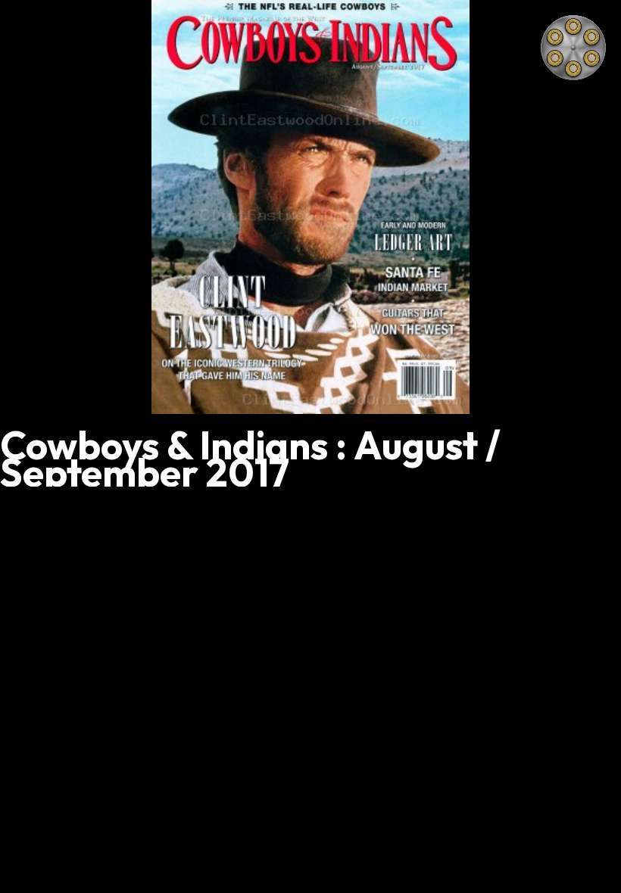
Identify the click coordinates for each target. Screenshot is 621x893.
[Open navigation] (573, 47)
